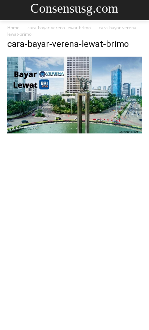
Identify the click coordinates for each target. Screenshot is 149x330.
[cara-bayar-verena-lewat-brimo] (74, 131)
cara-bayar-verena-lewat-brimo (59, 28)
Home (13, 28)
